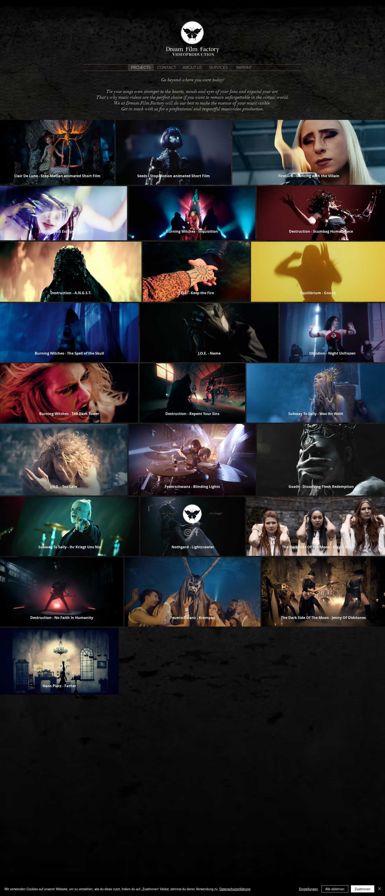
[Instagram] (188, 532)
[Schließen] (379, 888)
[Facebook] (196, 532)
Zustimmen (363, 889)
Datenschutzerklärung (234, 889)
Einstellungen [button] (308, 889)
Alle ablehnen (334, 889)
